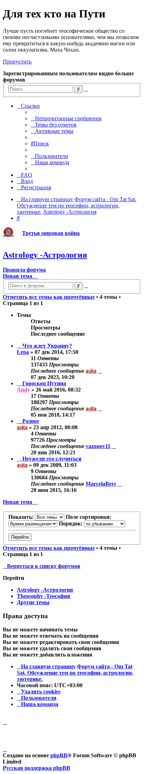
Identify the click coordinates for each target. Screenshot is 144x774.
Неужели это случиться (51, 459)
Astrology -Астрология (45, 254)
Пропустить (17, 61)
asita (91, 371)
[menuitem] (66, 118)
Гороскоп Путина (44, 383)
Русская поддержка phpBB (36, 768)
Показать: (21, 517)
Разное (30, 421)
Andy (23, 390)
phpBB (58, 755)
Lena (23, 352)
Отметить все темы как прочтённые (49, 297)
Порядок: (71, 523)
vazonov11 (98, 446)
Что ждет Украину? (47, 346)
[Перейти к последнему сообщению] (100, 371)
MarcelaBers (101, 484)
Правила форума (24, 270)
